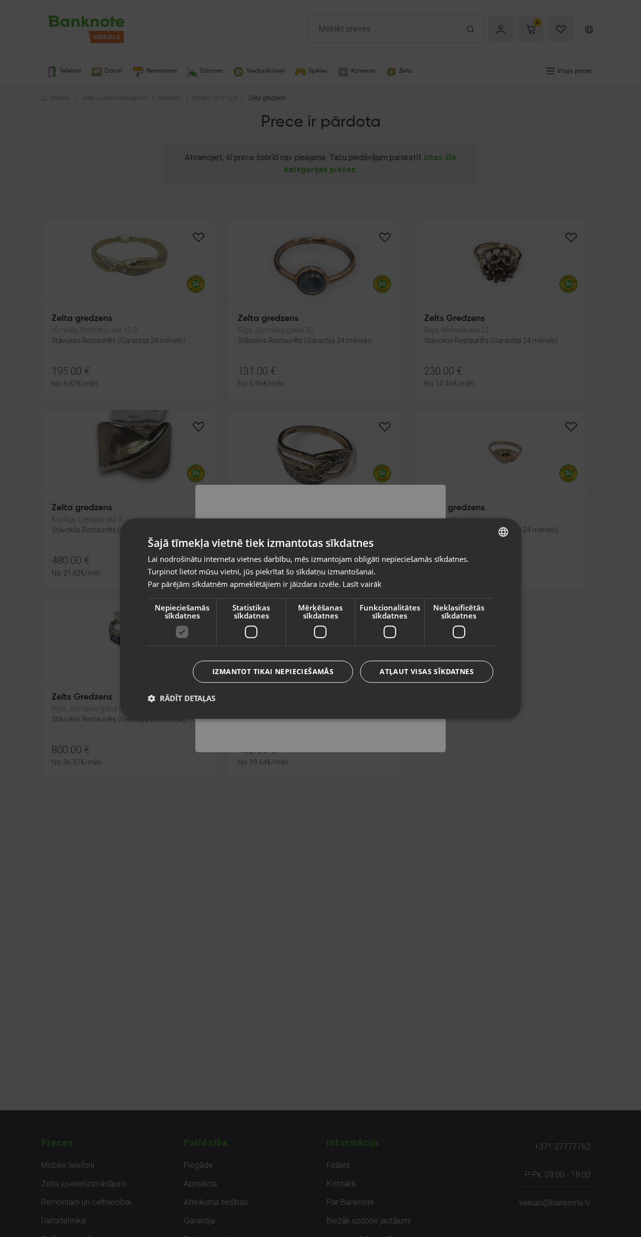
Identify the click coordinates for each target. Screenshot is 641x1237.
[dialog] (320, 618)
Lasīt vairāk (362, 584)
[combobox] (503, 532)
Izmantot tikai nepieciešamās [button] (273, 671)
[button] (181, 698)
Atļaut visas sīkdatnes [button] (427, 671)
